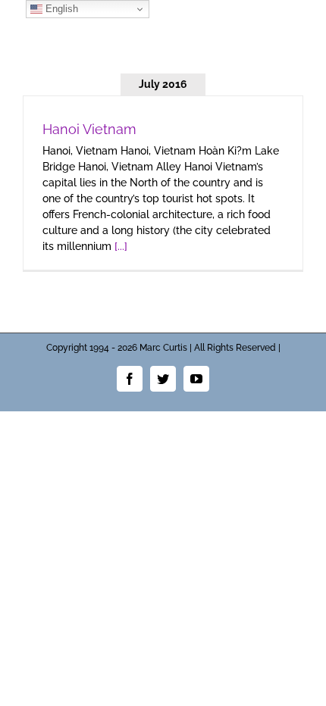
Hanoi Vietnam (89, 129)
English (60, 8)
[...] (120, 246)
